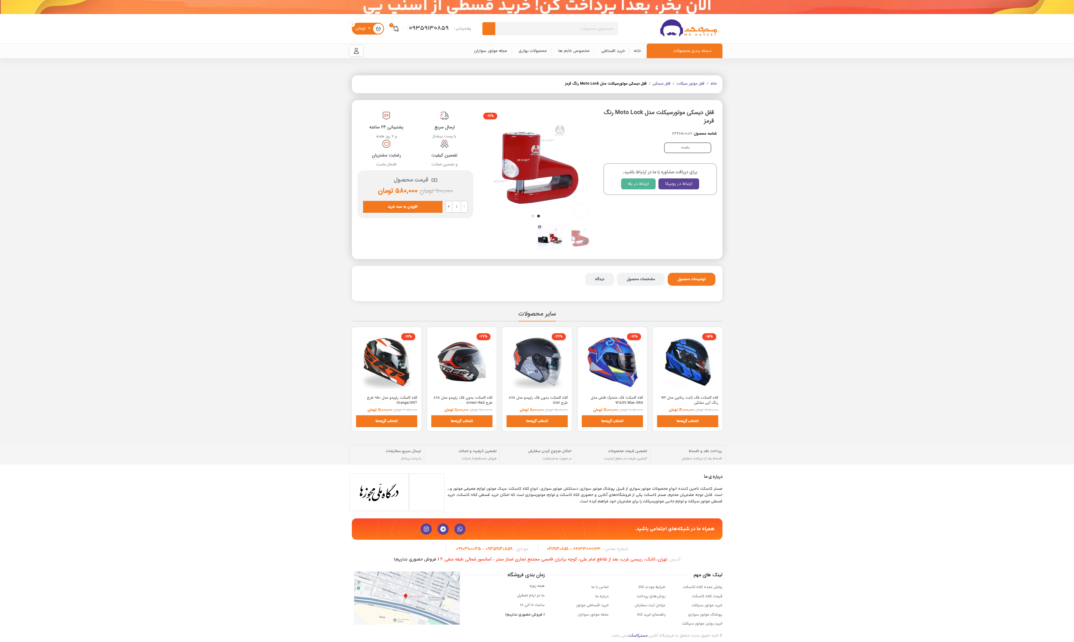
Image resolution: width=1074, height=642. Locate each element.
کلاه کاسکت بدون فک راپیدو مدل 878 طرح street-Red (463, 400)
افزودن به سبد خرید (403, 207)
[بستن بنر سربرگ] (7, 7)
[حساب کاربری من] (356, 50)
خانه (713, 84)
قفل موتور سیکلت (690, 84)
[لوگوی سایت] (688, 28)
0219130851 (557, 548)
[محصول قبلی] (374, 84)
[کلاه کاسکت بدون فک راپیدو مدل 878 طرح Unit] (537, 362)
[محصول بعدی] (360, 84)
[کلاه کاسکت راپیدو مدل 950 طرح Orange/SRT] (386, 362)
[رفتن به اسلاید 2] (533, 216)
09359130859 (499, 548)
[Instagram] (426, 529)
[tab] (691, 279)
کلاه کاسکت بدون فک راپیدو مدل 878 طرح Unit (538, 400)
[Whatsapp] (460, 529)
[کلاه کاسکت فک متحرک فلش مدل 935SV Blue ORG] (612, 362)
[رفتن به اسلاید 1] (538, 216)
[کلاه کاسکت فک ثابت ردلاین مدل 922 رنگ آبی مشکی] (687, 362)
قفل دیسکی (662, 84)
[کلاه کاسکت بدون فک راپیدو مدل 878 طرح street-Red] (461, 362)
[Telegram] (443, 529)
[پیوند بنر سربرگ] (537, 7)
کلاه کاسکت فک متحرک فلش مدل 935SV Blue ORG (617, 400)
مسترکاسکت (637, 635)
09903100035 (468, 548)
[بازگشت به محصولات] (367, 84)
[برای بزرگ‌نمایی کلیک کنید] (581, 210)
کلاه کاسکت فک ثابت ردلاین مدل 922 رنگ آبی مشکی (689, 400)
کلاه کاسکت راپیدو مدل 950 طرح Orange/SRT (392, 400)
